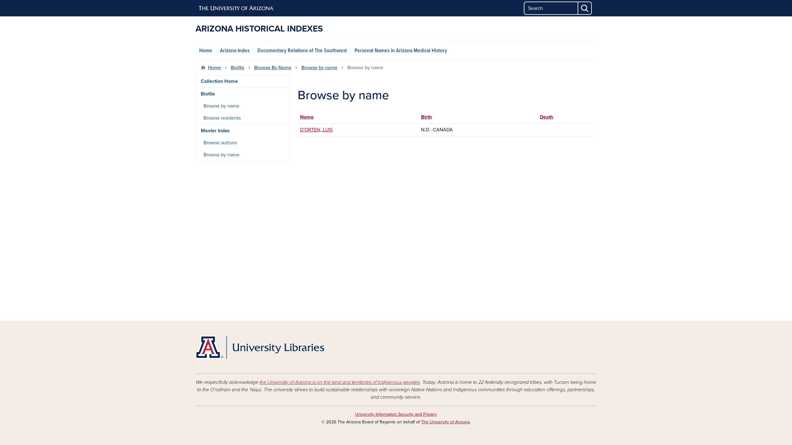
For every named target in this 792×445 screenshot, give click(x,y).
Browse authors (220, 143)
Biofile (237, 68)
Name (310, 117)
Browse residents (222, 118)
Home (205, 50)
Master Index (215, 131)
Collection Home (219, 81)
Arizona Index (235, 50)
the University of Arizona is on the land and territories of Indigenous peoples (340, 382)
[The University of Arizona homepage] (236, 8)
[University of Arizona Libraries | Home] (260, 347)
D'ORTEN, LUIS (316, 130)
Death (546, 117)
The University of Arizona (445, 422)
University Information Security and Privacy (396, 414)
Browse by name (319, 68)
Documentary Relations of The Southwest (302, 50)
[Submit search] (585, 8)
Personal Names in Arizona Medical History (401, 50)
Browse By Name (272, 68)
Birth (426, 117)
